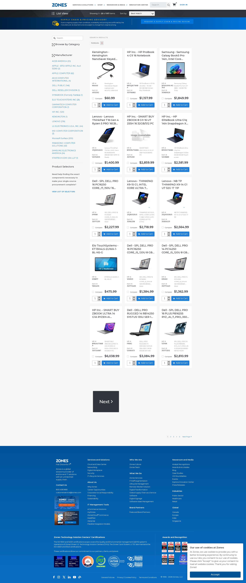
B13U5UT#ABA (167, 150)
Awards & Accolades (180, 467)
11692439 (95, 286)
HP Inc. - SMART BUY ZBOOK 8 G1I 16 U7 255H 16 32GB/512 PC (140, 120)
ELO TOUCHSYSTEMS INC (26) (66, 100)
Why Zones (92, 487)
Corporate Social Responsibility (100, 493)
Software (133, 496)
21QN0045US (97, 150)
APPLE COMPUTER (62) (63, 73)
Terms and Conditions (148, 577)
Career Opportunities (96, 490)
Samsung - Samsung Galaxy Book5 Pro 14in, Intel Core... (175, 56)
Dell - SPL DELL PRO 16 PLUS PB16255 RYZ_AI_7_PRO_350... (175, 313)
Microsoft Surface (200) (62, 138)
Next (104, 401)
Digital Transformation (139, 490)
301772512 (166, 350)
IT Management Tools (98, 505)
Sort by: (131, 13)
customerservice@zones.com (66, 493)
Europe (175, 515)
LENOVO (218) (58, 121)
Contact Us (61, 485)
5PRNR (95, 215)
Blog (174, 470)
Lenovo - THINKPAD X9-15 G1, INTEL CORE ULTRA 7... (140, 185)
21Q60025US (132, 215)
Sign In (183, 5)
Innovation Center (138, 5)
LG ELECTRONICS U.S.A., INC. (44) (67, 126)
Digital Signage (136, 499)
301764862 (131, 92)
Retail (174, 501)
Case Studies (177, 473)
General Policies (107, 577)
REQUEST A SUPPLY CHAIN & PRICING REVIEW (167, 21)
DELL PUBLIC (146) (61, 85)
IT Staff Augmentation (138, 481)
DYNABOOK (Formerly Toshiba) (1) (67, 95)
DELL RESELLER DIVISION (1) (66, 90)
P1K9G (129, 344)
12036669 (165, 157)
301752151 (131, 157)
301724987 (96, 350)
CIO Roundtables (179, 476)
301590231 (166, 221)
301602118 (131, 221)
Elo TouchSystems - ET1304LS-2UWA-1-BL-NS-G (105, 249)
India (174, 518)
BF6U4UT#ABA (97, 344)
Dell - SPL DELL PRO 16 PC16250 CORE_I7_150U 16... (105, 185)
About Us (92, 482)
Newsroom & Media (116, 5)
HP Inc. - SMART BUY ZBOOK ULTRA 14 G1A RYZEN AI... (105, 313)
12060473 (131, 350)
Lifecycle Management (139, 484)
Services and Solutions (99, 460)
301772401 (166, 286)
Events (175, 479)
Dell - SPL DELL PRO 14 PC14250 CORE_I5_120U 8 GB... (175, 249)
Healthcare (177, 499)
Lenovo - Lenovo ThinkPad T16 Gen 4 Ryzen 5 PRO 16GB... (105, 120)
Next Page (186, 437)
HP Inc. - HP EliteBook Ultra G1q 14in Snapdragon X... (175, 120)
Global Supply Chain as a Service (143, 493)
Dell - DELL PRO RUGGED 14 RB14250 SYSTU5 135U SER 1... (140, 313)
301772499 (131, 286)
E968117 (95, 279)
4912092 (95, 92)
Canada (175, 512)
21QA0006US (167, 215)
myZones (91, 512)
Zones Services (136, 478)
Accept (215, 574)
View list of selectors (63, 192)
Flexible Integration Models (99, 524)
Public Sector (177, 496)
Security (91, 473)
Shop (100, 5)
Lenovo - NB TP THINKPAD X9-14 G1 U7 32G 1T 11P (174, 185)
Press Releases (178, 485)
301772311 (96, 221)
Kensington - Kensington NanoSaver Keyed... (104, 56)
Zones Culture (135, 464)
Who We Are (136, 460)
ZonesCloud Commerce (98, 515)
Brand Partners (137, 507)
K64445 (95, 86)
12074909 (96, 157)
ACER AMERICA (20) (61, 61)
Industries (177, 491)
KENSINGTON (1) (59, 117)
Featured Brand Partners (140, 512)
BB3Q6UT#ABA (132, 86)
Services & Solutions (83, 5)
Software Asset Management (142, 501)
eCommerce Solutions (97, 509)
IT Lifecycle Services (96, 476)
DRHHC (165, 279)
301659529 (166, 92)
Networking (92, 467)
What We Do (136, 473)
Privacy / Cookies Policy (126, 577)
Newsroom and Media (182, 460)
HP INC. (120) (58, 112)
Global (175, 507)
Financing (92, 496)
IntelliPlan (91, 518)
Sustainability (93, 499)
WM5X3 (130, 279)
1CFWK (164, 344)
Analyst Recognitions (181, 464)
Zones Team (135, 467)
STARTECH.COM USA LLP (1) (65, 158)
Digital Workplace (95, 470)
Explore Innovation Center (183, 482)
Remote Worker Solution (140, 487)
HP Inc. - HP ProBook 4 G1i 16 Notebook (140, 54)
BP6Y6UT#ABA (133, 150)
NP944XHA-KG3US (167, 86)
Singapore (176, 521)
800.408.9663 (62, 490)
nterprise (91, 521)
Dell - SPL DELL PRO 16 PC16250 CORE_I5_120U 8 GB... (140, 249)
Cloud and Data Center (97, 464)
